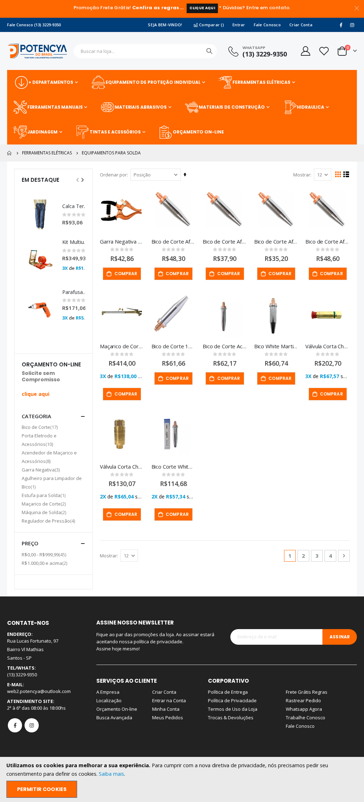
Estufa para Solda (44, 495)
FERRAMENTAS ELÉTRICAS (47, 153)
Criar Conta (300, 24)
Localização (109, 700)
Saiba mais (111, 773)
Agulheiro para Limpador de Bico (52, 482)
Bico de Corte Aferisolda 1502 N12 (173, 241)
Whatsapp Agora (304, 709)
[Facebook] (341, 24)
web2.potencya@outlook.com (39, 691)
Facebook (15, 725)
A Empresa (107, 692)
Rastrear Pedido (303, 700)
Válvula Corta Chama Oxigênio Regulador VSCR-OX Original (327, 346)
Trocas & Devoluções (230, 717)
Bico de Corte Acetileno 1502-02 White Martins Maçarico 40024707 (225, 346)
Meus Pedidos (167, 717)
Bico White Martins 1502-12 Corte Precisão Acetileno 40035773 (276, 346)
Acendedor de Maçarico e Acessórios (49, 456)
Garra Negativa (41, 469)
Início (9, 153)
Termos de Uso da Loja (232, 709)
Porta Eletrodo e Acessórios (39, 439)
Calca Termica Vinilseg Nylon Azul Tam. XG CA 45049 (75, 206)
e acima (45, 563)
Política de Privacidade (232, 700)
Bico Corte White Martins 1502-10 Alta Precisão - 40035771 (173, 466)
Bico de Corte (40, 427)
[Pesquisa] (209, 51)
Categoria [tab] (36, 416)
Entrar (238, 24)
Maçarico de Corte (45, 503)
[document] (182, 779)
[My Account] (305, 51)
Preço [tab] (30, 543)
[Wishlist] (323, 51)
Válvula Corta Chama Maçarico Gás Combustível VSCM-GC (122, 466)
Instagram (32, 725)
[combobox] (145, 51)
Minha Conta (166, 709)
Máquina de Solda (45, 512)
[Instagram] (352, 24)
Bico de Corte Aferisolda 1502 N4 (276, 241)
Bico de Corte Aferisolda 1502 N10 (327, 241)
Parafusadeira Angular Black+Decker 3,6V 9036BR (75, 292)
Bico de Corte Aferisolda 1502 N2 (225, 241)
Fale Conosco (267, 24)
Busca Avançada (114, 717)
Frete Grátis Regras (306, 692)
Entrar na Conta (169, 700)
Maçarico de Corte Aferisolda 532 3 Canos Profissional (122, 346)
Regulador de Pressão (49, 520)
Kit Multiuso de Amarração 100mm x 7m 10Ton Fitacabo (75, 242)
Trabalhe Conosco (305, 717)
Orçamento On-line (116, 709)
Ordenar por (113, 174)
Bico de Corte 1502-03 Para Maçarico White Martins (173, 346)
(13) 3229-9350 (264, 54)
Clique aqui (202, 8)
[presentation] (82, 179)
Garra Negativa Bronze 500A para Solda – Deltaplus (122, 241)
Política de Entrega (228, 692)
